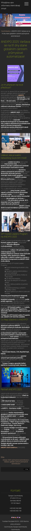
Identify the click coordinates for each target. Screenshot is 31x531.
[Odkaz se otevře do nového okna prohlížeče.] (15, 73)
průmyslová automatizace (20, 460)
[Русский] (17, 517)
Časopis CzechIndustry (20, 527)
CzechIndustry (5, 31)
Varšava (6, 462)
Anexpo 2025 (7, 460)
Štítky (2, 457)
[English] (14, 517)
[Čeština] (12, 517)
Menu (26, 3)
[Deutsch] (15, 517)
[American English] (19, 517)
